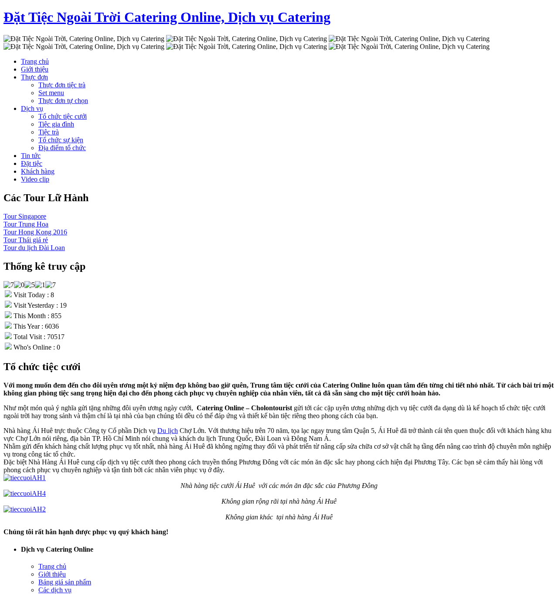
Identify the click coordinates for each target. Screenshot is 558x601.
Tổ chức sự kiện (60, 140)
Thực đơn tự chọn (63, 100)
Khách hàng (37, 171)
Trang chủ (35, 61)
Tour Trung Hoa (25, 224)
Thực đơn (34, 77)
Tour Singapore (24, 216)
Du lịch (167, 430)
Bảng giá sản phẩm (64, 582)
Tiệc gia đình (56, 124)
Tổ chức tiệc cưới (62, 116)
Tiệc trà (48, 132)
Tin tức (31, 155)
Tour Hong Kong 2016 (35, 232)
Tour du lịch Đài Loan (34, 247)
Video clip (35, 179)
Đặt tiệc (31, 163)
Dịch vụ (32, 108)
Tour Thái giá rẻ (25, 240)
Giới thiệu (34, 69)
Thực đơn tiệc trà (61, 85)
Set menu (51, 92)
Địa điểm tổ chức (62, 147)
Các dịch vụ (54, 590)
